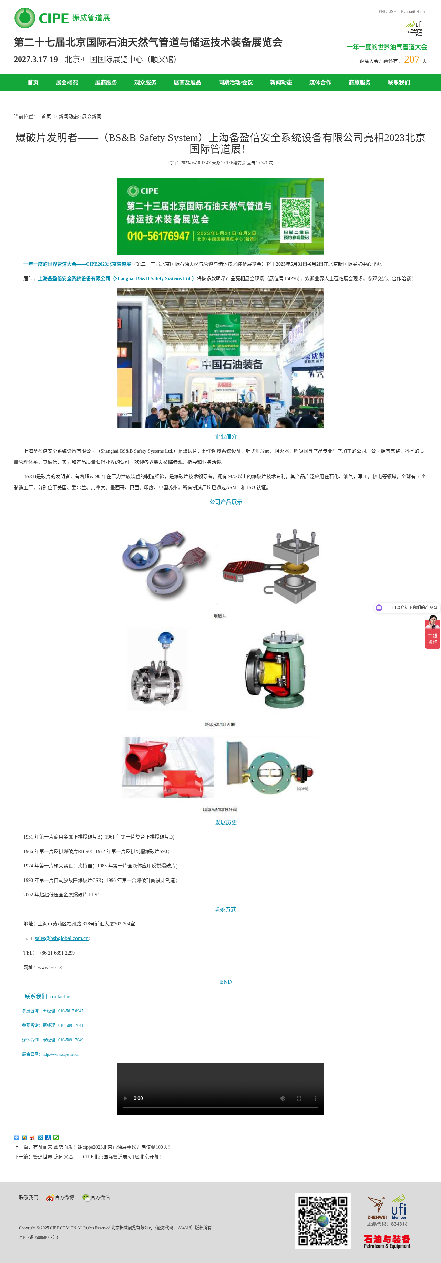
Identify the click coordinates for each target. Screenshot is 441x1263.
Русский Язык (413, 11)
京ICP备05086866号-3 (38, 1237)
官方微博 (64, 1197)
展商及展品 (187, 82)
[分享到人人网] (48, 1137)
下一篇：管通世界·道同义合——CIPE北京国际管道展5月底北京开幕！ (89, 1156)
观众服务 (145, 82)
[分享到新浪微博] (32, 1137)
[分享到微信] (56, 1137)
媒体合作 (320, 82)
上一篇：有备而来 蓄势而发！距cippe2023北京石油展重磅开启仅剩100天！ (93, 1147)
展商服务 (106, 82)
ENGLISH (388, 11)
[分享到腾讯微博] (40, 1137)
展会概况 (67, 82)
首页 (33, 82)
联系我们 (399, 82)
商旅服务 (360, 82)
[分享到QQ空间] (25, 1137)
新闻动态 (281, 82)
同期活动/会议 (235, 82)
